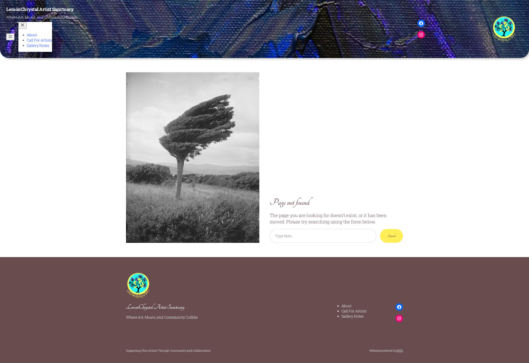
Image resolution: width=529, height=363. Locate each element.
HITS (399, 350)
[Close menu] (22, 25)
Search (391, 235)
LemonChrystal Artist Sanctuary (40, 9)
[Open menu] (10, 36)
